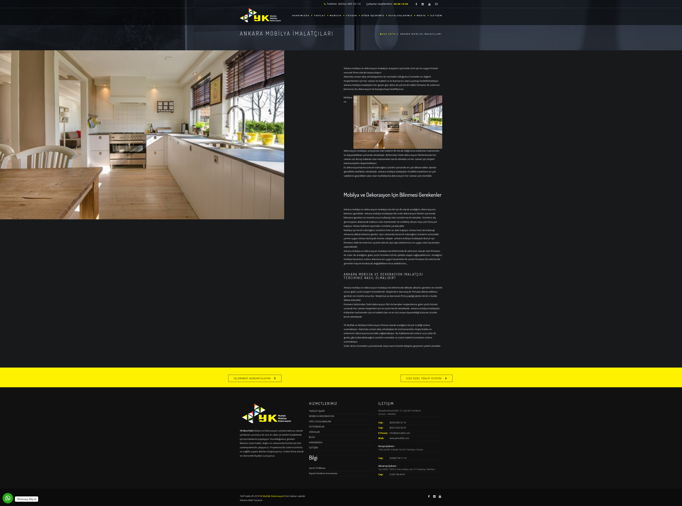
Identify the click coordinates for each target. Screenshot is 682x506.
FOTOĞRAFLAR (316, 426)
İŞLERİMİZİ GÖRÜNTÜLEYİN (252, 378)
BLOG (312, 437)
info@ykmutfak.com (399, 433)
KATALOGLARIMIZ (401, 16)
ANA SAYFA (389, 34)
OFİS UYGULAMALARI (320, 421)
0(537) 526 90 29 (397, 427)
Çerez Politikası (317, 468)
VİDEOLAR (314, 431)
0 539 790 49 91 (397, 474)
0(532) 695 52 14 (397, 422)
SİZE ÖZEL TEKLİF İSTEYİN (424, 378)
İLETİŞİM (436, 16)
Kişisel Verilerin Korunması (323, 473)
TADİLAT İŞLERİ (317, 411)
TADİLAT (320, 16)
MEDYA (421, 16)
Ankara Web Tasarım (251, 500)
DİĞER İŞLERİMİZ (372, 16)
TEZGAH (351, 16)
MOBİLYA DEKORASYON (321, 416)
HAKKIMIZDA (301, 16)
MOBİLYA (336, 16)
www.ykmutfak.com (399, 438)
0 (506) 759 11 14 (397, 458)
